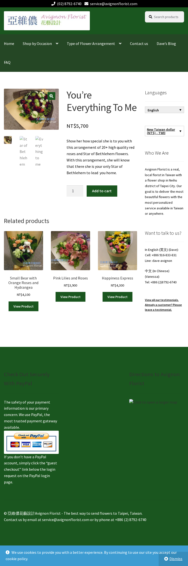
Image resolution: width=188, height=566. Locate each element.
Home (9, 43)
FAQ (7, 62)
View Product (23, 306)
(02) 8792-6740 (69, 3)
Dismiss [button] (175, 558)
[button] (51, 96)
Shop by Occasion (37, 43)
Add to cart (102, 190)
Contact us (139, 43)
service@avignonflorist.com (113, 3)
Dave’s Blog (166, 43)
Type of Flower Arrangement (91, 43)
